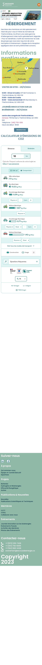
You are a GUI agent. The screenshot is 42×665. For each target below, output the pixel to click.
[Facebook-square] (8, 461)
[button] (39, 4)
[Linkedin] (2, 461)
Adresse (5, 118)
